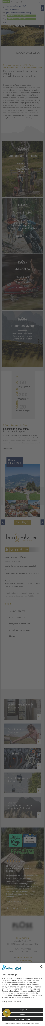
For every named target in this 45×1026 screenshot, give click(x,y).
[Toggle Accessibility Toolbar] (7, 1013)
